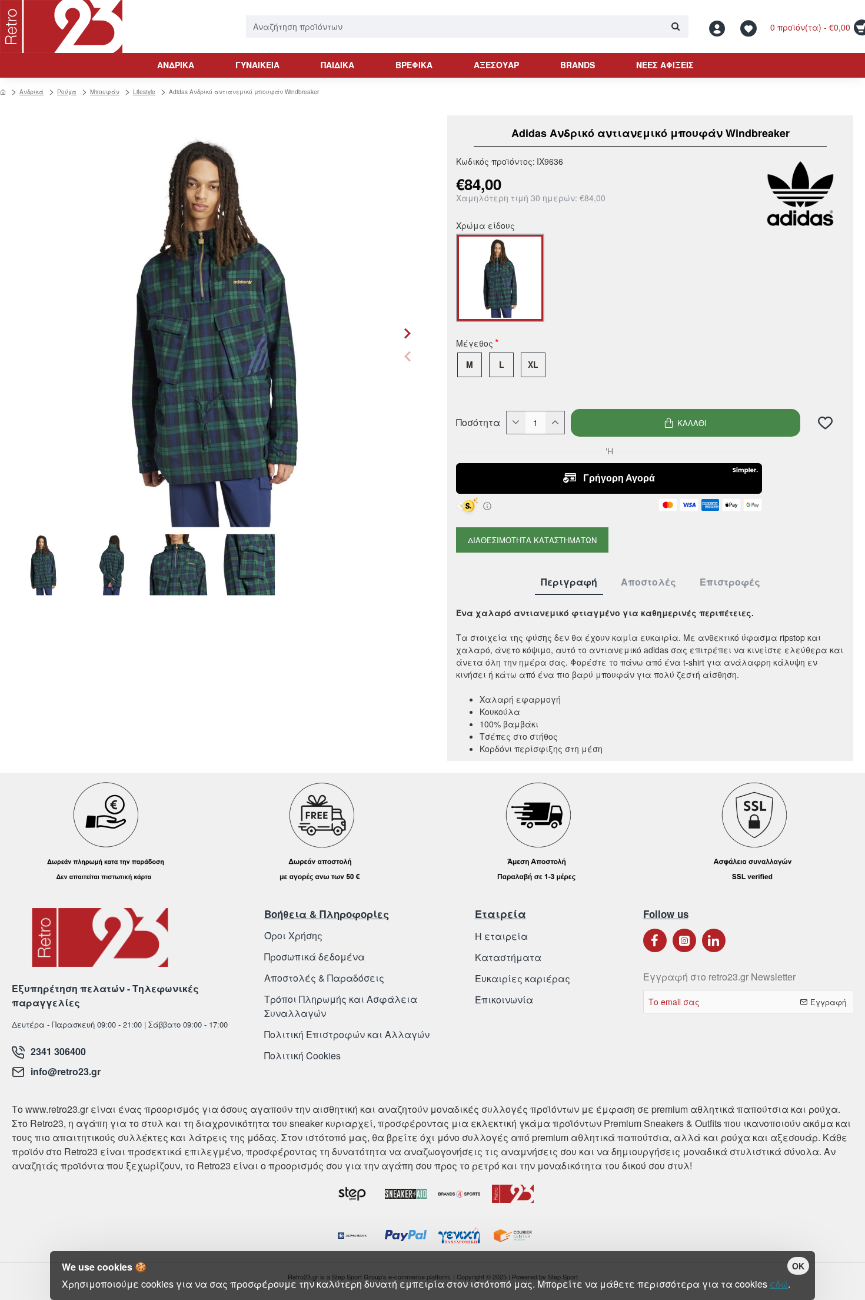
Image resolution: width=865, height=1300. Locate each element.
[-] (516, 422)
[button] (407, 356)
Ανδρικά (31, 92)
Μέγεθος (474, 344)
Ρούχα (66, 92)
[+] (554, 422)
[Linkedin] (714, 940)
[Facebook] (655, 940)
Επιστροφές (730, 582)
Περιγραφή (569, 582)
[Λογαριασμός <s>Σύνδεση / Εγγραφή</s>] (720, 26)
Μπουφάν (104, 92)
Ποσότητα (478, 422)
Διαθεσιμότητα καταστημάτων (532, 540)
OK (798, 1266)
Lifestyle (144, 92)
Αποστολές (648, 582)
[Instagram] (684, 940)
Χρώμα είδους (485, 226)
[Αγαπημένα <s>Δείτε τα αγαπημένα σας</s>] (750, 26)
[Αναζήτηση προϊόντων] (675, 26)
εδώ (779, 1284)
